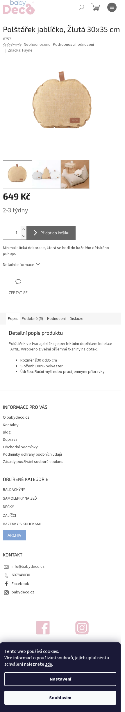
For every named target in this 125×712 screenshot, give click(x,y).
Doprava (10, 440)
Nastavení (60, 679)
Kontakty (11, 425)
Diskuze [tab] (76, 319)
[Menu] (112, 7)
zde (48, 664)
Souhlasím (60, 698)
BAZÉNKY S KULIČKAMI (22, 524)
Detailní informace (18, 265)
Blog (7, 432)
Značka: (20, 50)
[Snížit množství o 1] (23, 236)
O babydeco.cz (16, 417)
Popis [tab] (13, 319)
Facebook (20, 584)
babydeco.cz (23, 592)
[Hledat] (81, 7)
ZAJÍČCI (9, 516)
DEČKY (8, 507)
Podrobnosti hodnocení (73, 44)
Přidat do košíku (54, 232)
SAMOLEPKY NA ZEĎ (20, 498)
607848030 (21, 575)
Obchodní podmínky (20, 447)
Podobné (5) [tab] (32, 319)
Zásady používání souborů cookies (33, 462)
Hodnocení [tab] (56, 319)
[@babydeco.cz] (43, 628)
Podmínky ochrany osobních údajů (32, 454)
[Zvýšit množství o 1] (23, 229)
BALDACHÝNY (14, 490)
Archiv (15, 535)
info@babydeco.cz (28, 567)
